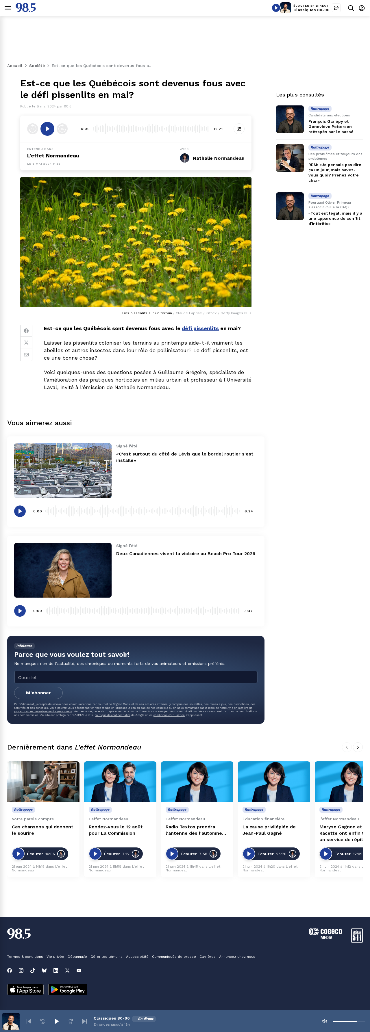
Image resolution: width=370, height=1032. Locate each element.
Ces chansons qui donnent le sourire (42, 830)
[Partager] (239, 128)
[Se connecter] (361, 8)
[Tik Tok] (32, 970)
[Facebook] (26, 331)
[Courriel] (26, 355)
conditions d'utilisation (169, 715)
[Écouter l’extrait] (47, 129)
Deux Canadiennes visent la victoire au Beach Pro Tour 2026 (185, 553)
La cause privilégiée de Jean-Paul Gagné (269, 830)
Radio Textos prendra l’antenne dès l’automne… (196, 830)
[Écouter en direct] (276, 7)
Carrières (207, 957)
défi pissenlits (200, 328)
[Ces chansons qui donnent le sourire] (43, 781)
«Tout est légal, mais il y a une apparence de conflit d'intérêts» (335, 218)
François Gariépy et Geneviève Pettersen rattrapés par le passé (331, 126)
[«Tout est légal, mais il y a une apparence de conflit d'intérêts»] (290, 206)
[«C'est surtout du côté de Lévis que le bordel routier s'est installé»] (63, 470)
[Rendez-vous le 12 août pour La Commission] (120, 781)
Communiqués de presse (174, 957)
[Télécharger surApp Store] (25, 990)
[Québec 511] (357, 941)
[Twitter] (26, 343)
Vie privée (55, 957)
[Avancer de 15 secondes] (62, 128)
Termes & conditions (25, 957)
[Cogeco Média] (325, 937)
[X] (67, 970)
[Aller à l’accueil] (26, 10)
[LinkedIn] (55, 970)
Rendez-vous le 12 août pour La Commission (116, 830)
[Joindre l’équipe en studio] (336, 7)
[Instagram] (21, 970)
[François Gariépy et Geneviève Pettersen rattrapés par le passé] (290, 119)
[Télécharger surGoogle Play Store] (67, 990)
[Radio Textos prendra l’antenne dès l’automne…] (197, 781)
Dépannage (77, 957)
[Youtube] (79, 970)
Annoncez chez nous (237, 957)
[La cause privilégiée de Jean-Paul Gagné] (274, 781)
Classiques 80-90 (311, 10)
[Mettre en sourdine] (324, 1021)
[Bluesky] (44, 970)
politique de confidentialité (112, 715)
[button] (29, 1021)
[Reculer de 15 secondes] (32, 128)
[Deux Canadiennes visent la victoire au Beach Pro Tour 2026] (63, 570)
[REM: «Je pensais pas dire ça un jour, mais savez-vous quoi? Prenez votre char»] (290, 158)
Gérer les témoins (106, 957)
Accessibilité (137, 957)
